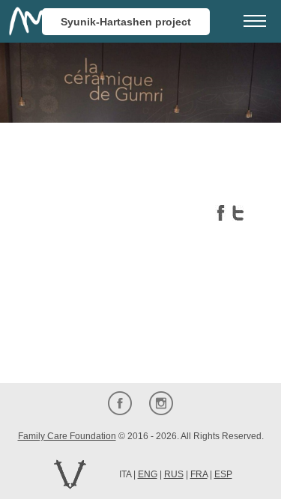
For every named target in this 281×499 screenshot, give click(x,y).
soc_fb (120, 403)
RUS (174, 474)
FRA (199, 474)
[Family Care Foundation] (30, 21)
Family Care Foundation (67, 436)
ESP (223, 474)
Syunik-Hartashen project (126, 22)
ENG (147, 474)
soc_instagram (161, 403)
